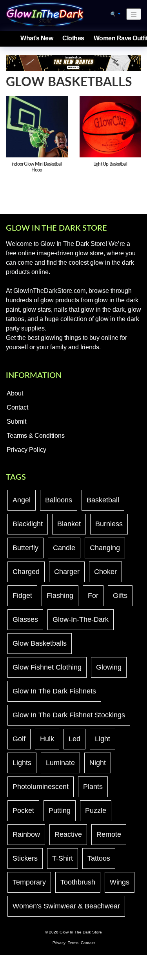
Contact (17, 407)
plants (93, 787)
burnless (109, 524)
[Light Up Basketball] (111, 126)
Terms (73, 943)
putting (60, 810)
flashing (60, 595)
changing (105, 548)
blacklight (28, 524)
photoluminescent (41, 787)
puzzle (95, 810)
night (97, 763)
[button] (115, 14)
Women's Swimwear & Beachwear (66, 906)
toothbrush (77, 882)
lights (22, 763)
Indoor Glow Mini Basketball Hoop (36, 167)
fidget (22, 595)
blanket (69, 524)
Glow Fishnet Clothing (47, 667)
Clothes (73, 38)
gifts (120, 595)
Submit (16, 421)
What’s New (36, 38)
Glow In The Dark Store (81, 932)
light (102, 739)
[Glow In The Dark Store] (45, 14)
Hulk (47, 739)
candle (64, 548)
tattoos (98, 858)
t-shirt (62, 858)
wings (119, 882)
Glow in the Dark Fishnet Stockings (69, 715)
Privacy (59, 943)
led (74, 739)
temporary (29, 882)
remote (108, 834)
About (15, 393)
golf (19, 739)
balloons (58, 500)
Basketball (103, 500)
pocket (23, 810)
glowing (109, 667)
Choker (105, 572)
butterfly (25, 548)
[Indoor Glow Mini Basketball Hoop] (37, 126)
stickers (25, 858)
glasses (25, 619)
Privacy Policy (26, 449)
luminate (60, 763)
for (93, 595)
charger (67, 572)
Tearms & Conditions (36, 435)
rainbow (26, 834)
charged (26, 572)
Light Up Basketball (110, 164)
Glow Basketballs (40, 643)
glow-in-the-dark (81, 619)
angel (22, 500)
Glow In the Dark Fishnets (54, 691)
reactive (68, 834)
